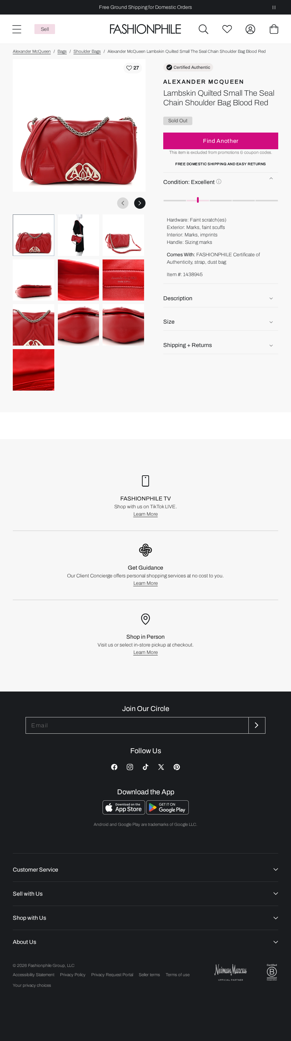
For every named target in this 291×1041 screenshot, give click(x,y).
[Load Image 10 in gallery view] (33, 370)
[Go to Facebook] (114, 767)
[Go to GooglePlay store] (167, 813)
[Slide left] (122, 203)
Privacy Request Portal (112, 974)
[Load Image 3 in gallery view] (123, 235)
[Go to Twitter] (161, 767)
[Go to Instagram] (130, 767)
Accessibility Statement (33, 974)
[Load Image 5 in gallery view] (78, 280)
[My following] (227, 29)
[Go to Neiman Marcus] (230, 972)
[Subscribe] (256, 725)
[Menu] (16, 29)
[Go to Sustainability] (272, 972)
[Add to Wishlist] (132, 68)
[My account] (250, 29)
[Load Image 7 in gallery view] (33, 325)
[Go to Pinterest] (177, 767)
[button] (203, 29)
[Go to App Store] (124, 813)
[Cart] (274, 29)
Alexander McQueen (32, 51)
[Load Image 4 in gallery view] (33, 280)
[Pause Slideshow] (274, 7)
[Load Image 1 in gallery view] (33, 235)
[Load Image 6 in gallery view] (123, 280)
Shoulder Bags (87, 51)
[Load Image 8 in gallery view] (78, 325)
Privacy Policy (73, 974)
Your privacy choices (32, 985)
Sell (45, 29)
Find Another (220, 141)
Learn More (145, 514)
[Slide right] (140, 203)
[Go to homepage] (145, 29)
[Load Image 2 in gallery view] (78, 235)
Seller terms (149, 974)
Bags (62, 51)
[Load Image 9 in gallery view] (123, 325)
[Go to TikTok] (145, 767)
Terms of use (178, 974)
